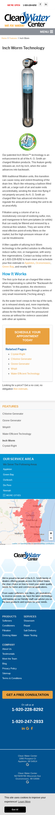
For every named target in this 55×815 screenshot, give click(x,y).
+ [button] (51, 533)
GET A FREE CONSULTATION (27, 694)
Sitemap (6, 673)
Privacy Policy (9, 668)
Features (10, 406)
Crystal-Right (18, 354)
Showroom (29, 620)
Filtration (6, 630)
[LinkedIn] (23, 728)
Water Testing (30, 635)
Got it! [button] (15, 809)
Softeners (7, 620)
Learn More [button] (24, 801)
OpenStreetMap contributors (43, 543)
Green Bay (8, 266)
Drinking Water (9, 635)
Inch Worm (8, 440)
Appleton (29, 263)
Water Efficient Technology (25, 373)
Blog (4, 663)
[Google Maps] (27, 728)
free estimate (21, 389)
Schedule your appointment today (27, 336)
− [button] (51, 538)
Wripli (14, 368)
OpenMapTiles (25, 543)
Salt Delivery (30, 630)
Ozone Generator (20, 364)
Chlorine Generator (21, 359)
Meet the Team (9, 658)
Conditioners (8, 625)
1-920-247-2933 (27, 721)
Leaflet (14, 543)
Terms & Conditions (12, 678)
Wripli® (6, 427)
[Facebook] (32, 728)
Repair (27, 625)
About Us (7, 649)
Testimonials (8, 653)
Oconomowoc (43, 263)
